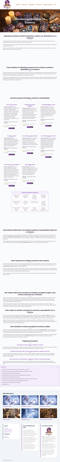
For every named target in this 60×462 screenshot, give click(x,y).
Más (55, 4)
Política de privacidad (8, 429)
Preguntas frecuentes (5, 384)
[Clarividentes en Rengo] (11, 400)
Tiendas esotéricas (47, 4)
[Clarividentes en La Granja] (48, 400)
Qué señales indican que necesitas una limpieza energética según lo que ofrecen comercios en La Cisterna (19, 378)
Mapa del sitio (6, 437)
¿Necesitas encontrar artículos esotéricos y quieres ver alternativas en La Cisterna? (15, 369)
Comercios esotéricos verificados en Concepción (34, 197)
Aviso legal (6, 428)
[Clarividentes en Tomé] (30, 413)
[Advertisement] (30, 57)
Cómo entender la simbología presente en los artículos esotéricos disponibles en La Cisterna (17, 371)
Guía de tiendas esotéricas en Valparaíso (25, 196)
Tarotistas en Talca (6, 419)
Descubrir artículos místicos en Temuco (34, 202)
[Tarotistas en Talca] (11, 413)
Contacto (6, 436)
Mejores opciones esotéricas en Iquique (25, 209)
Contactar (11, 128)
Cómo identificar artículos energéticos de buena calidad (11, 382)
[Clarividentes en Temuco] (30, 400)
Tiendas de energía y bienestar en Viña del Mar (16, 202)
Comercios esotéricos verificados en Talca (34, 209)
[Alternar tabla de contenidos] (57, 367)
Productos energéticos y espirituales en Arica (43, 209)
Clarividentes (31, 4)
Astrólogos (39, 4)
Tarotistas (24, 4)
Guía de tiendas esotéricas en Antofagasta (43, 196)
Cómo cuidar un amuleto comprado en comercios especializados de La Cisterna (15, 380)
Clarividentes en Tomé (25, 419)
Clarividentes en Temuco (26, 406)
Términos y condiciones (8, 431)
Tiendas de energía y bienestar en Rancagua (16, 209)
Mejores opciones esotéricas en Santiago (16, 196)
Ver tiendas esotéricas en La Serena (25, 202)
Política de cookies (7, 430)
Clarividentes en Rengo (7, 406)
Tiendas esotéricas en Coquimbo (46, 419)
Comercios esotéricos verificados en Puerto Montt (43, 203)
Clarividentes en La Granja (45, 406)
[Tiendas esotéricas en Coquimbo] (48, 413)
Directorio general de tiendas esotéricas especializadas (11, 373)
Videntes (18, 4)
